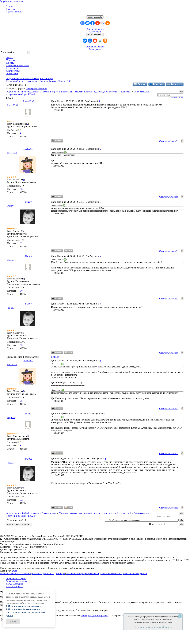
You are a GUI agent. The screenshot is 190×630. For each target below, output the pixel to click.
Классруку (11, 9)
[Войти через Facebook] (92, 23)
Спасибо (173, 141)
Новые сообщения (15, 81)
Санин (28, 256)
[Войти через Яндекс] (97, 23)
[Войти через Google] (102, 23)
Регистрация (95, 31)
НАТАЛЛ (28, 149)
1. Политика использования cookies (23, 606)
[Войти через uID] (82, 23)
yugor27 (28, 413)
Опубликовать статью (17, 581)
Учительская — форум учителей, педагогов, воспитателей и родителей (95, 91)
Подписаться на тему (177, 97)
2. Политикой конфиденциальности (23, 609)
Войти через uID (95, 17)
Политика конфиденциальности (82, 573)
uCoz (14, 571)
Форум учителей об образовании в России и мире (31, 91)
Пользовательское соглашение (15, 573)
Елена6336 (28, 101)
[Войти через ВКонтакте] (87, 23)
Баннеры (60, 573)
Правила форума (47, 81)
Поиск (61, 81)
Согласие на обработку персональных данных (123, 573)
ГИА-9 (31, 94)
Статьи (9, 6)
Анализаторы (13, 70)
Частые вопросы (14, 586)
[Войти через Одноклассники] (107, 23)
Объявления (12, 73)
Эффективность (14, 11)
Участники (32, 81)
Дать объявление (14, 584)
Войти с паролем (95, 29)
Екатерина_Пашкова (36, 88)
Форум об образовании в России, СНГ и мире (29, 78)
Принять (13, 622)
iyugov (28, 202)
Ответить (164, 141)
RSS (69, 81)
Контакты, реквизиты (43, 573)
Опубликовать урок (16, 578)
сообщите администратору (94, 615)
